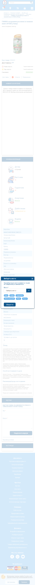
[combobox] (17, 290)
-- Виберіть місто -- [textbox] (11, 290)
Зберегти (9, 305)
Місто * (6, 287)
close (32, 279)
